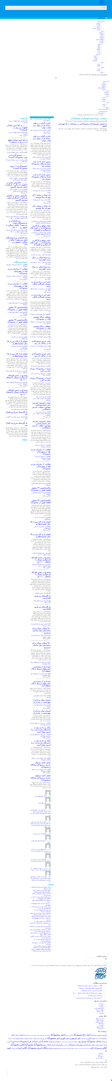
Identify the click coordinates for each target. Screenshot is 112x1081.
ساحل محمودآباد (94, 1041)
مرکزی (95, 57)
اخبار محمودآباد (57, 1034)
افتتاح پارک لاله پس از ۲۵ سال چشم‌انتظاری (40, 523)
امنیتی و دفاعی (100, 1020)
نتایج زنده (101, 1025)
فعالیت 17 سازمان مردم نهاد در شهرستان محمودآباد (41, 451)
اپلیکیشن (101, 2)
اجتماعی (98, 23)
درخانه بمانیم (29, 1038)
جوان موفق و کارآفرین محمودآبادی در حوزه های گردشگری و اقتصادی (40, 228)
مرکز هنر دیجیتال (95, 1067)
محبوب (52, 117)
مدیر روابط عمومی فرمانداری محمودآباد (81, 1048)
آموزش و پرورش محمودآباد (99, 1035)
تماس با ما (101, 4)
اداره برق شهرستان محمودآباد (33, 1035)
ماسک (54, 1045)
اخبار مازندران (69, 1035)
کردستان (98, 54)
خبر (79, 1038)
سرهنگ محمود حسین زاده (71, 1041)
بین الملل (101, 33)
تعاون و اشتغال (100, 1026)
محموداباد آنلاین (95, 1048)
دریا (14, 1038)
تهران (99, 44)
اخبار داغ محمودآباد (82, 1035)
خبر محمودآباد (53, 1038)
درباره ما (101, 1003)
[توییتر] (5, 1071)
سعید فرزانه (62, 1041)
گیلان (96, 59)
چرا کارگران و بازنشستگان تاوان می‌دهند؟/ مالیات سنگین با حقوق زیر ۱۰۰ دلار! (16, 224)
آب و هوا (100, 1054)
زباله (12, 1038)
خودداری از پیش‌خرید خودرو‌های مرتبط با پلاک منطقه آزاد (41, 669)
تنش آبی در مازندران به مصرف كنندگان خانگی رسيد (41, 284)
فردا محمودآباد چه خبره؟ (21, 1041)
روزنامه (102, 72)
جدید (49, 117)
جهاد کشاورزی (90, 1038)
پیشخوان (101, 0)
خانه (103, 19)
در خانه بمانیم (20, 1038)
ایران (102, 31)
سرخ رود (82, 1041)
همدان (98, 46)
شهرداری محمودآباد (54, 1041)
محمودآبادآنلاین (26, 1045)
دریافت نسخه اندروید (104, 109)
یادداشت (101, 41)
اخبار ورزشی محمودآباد (45, 1035)
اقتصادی (98, 24)
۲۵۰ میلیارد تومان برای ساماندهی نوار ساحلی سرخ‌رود (41, 630)
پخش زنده (101, 1013)
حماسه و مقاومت (99, 1022)
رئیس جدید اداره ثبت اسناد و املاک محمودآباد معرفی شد (41, 163)
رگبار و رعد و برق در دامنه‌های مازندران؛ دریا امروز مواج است (41, 729)
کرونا (20, 1048)
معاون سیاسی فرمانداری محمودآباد (66, 1048)
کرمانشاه (95, 60)
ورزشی (98, 29)
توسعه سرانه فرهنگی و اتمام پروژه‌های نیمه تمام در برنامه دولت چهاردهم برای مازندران (41, 918)
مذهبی (98, 64)
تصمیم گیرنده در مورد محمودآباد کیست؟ (17, 156)
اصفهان (98, 49)
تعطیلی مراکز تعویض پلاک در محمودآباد (42, 318)
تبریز (99, 52)
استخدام (102, 1006)
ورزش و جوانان (53, 1048)
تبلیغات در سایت (100, 1010)
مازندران (59, 1045)
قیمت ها (100, 1056)
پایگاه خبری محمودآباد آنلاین (35, 1048)
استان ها (102, 42)
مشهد (99, 47)
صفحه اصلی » (100, 113)
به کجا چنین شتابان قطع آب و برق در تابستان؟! (17, 127)
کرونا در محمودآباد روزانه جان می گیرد (40, 370)
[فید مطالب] (5, 1076)
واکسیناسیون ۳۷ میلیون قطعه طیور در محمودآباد (41, 489)
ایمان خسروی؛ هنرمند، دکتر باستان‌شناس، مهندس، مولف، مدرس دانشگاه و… (41, 406)
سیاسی (98, 26)
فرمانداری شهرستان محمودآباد (80, 1045)
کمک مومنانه (14, 1048)
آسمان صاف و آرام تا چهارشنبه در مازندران (42, 701)
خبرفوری (73, 1038)
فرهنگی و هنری (96, 28)
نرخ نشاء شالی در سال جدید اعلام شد (41, 258)
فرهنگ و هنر (65, 1045)
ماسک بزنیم (47, 1045)
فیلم (103, 67)
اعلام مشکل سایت (99, 1008)
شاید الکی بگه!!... (44, 803)
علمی (99, 69)
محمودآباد (38, 1044)
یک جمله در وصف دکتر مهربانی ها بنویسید (41, 196)
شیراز (98, 51)
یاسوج (95, 55)
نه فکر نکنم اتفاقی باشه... (42, 796)
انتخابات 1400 (98, 1038)
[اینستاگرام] (5, 1072)
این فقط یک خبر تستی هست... (41, 833)
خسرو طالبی (36, 1038)
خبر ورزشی (43, 1038)
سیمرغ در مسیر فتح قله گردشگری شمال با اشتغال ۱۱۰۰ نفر (41, 559)
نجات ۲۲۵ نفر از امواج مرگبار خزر (42, 921)
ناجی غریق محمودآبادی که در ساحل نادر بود (41, 342)
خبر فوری (64, 1038)
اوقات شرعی (99, 1058)
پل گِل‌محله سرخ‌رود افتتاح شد (95, 995)
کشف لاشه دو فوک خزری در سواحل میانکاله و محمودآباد (40, 765)
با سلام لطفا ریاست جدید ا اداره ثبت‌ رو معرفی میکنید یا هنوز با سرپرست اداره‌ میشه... (41, 851)
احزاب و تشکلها (100, 1018)
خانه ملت (83, 1038)
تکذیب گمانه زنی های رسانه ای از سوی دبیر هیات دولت (42, 125)
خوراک (100, 1053)
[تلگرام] (5, 1074)
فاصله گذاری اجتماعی (39, 1041)
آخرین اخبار (101, 21)
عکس (102, 62)
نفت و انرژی (100, 1028)
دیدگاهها (46, 117)
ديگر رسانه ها (100, 1011)
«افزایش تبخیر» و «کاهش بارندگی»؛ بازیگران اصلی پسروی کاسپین (16, 185)
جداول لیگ (101, 1023)
